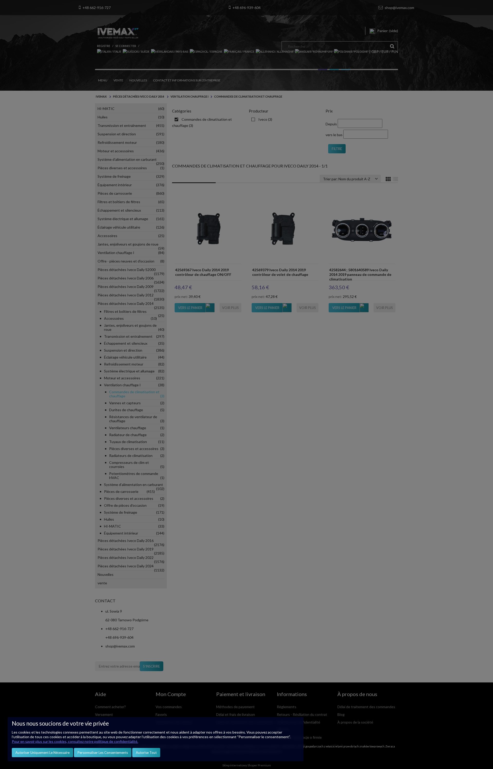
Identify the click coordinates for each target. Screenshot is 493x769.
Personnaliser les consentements (103, 753)
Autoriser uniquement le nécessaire (42, 753)
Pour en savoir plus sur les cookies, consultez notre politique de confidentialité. (75, 741)
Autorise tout (146, 753)
